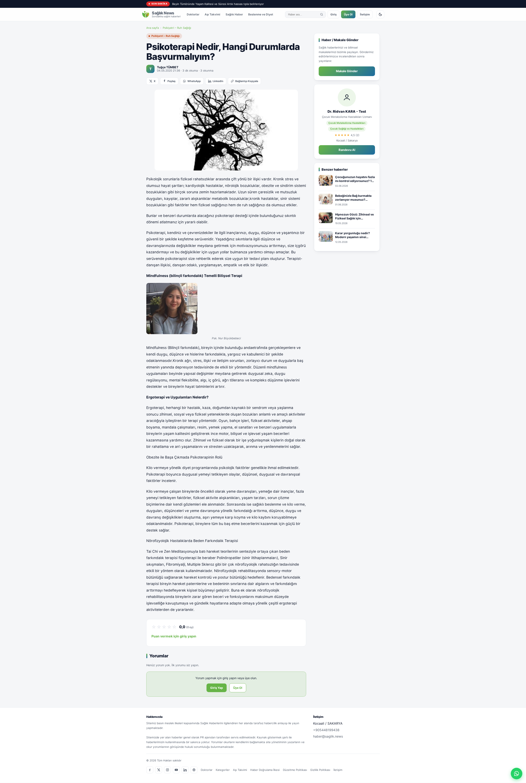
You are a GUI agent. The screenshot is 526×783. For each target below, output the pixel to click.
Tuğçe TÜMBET (167, 67)
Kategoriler (223, 769)
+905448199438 (326, 730)
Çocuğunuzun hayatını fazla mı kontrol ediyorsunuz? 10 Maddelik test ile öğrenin (355, 179)
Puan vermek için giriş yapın (173, 636)
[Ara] (321, 14)
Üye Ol (348, 14)
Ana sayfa (152, 27)
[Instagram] (167, 769)
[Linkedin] (185, 769)
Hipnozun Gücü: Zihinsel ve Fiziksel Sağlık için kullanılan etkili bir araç (354, 216)
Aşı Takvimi (212, 14)
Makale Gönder (347, 71)
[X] (158, 769)
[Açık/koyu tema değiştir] (380, 14)
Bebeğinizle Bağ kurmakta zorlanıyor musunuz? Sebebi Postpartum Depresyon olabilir (353, 198)
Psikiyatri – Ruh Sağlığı (177, 27)
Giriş (333, 14)
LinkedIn (218, 81)
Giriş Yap (216, 687)
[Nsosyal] (193, 769)
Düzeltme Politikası (295, 769)
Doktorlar (193, 14)
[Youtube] (176, 769)
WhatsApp (194, 81)
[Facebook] (149, 769)
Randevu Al (347, 150)
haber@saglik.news (328, 736)
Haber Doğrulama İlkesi (265, 769)
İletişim (365, 14)
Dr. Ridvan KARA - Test (347, 111)
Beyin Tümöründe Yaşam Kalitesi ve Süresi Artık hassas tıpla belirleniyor (218, 4)
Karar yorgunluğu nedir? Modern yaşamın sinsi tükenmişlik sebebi (352, 235)
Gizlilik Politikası (320, 769)
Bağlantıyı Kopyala (246, 81)
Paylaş (171, 81)
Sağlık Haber (234, 14)
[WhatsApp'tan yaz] (516, 773)
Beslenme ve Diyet (260, 14)
